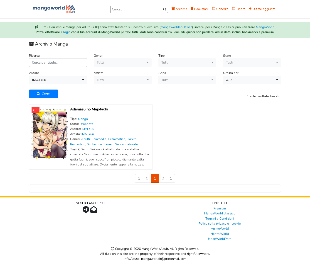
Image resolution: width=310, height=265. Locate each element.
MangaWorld (265, 27)
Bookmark (201, 9)
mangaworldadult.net (176, 27)
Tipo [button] (238, 9)
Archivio (181, 9)
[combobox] (123, 62)
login (66, 32)
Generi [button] (220, 9)
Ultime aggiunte (264, 9)
